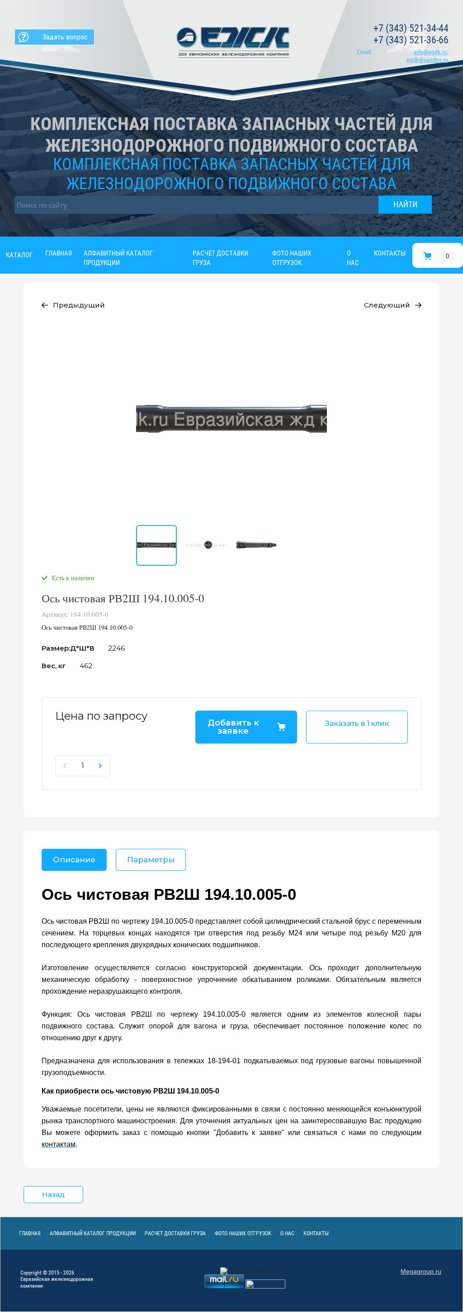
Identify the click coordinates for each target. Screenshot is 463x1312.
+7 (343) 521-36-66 (411, 40)
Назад (53, 1194)
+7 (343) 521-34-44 (411, 28)
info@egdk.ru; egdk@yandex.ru (427, 55)
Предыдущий (79, 305)
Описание (74, 859)
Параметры (151, 859)
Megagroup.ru (421, 1271)
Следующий (387, 305)
